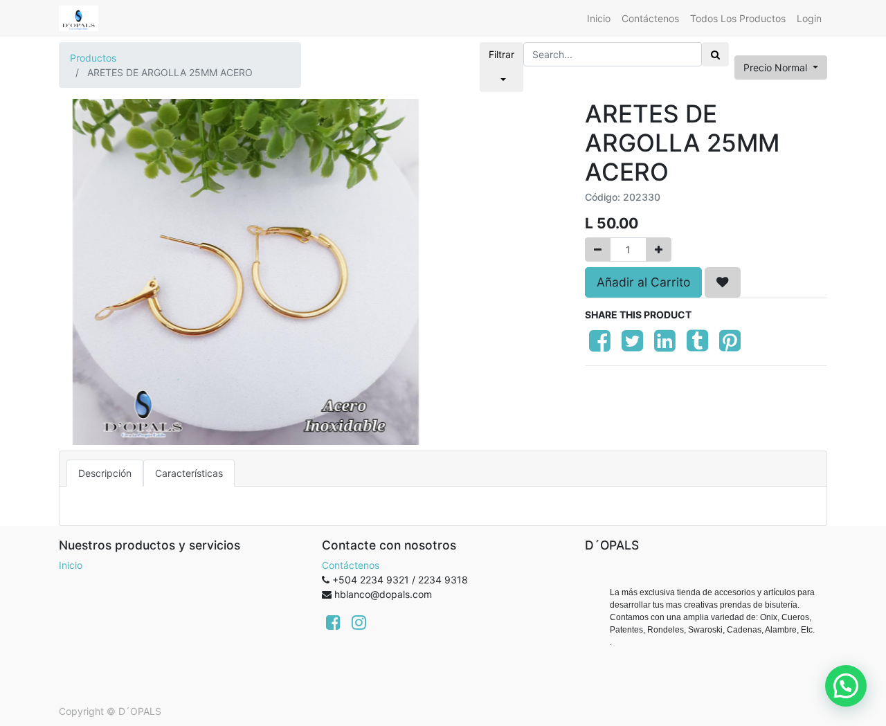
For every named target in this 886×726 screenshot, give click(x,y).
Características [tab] (189, 473)
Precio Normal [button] (776, 67)
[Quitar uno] (598, 249)
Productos (93, 58)
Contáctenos (350, 565)
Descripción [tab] (105, 473)
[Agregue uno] (658, 249)
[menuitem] (598, 18)
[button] (723, 282)
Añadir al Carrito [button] (643, 282)
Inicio (70, 565)
